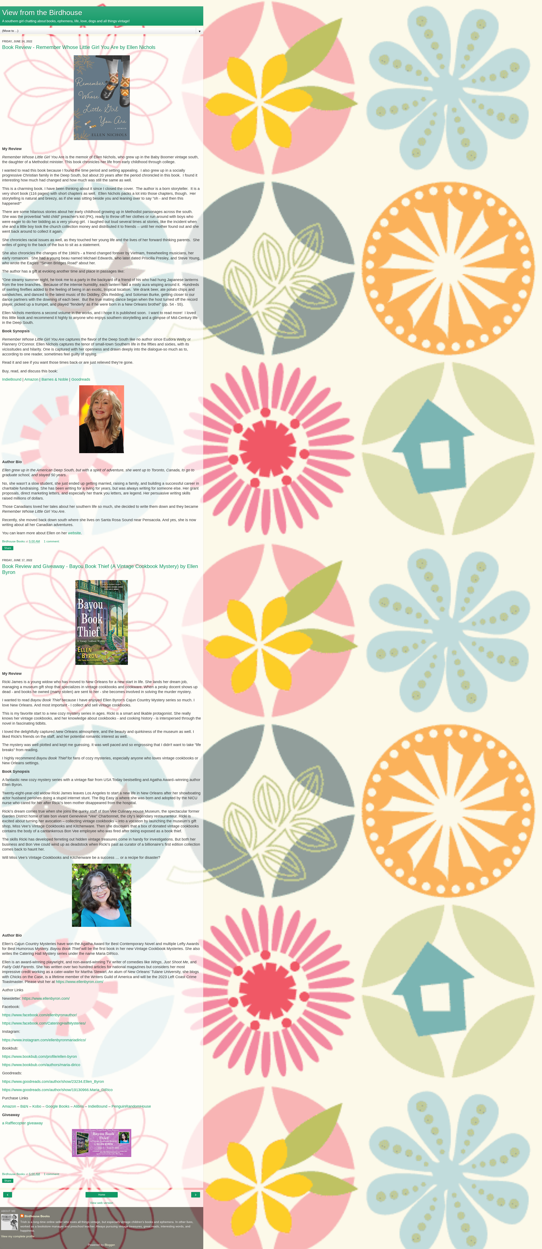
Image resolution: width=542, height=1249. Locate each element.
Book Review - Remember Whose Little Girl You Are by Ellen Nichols (78, 47)
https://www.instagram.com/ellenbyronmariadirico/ (44, 1040)
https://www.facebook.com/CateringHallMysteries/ (44, 1023)
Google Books (57, 1106)
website (74, 533)
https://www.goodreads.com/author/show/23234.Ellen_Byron (53, 1081)
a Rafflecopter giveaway (22, 1123)
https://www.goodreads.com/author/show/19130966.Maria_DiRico (57, 1090)
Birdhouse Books (37, 1216)
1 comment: (52, 541)
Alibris (78, 1106)
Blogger (110, 1244)
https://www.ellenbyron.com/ (79, 982)
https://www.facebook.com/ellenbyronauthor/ (39, 1015)
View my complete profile (18, 1236)
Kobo (36, 1106)
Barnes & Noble (54, 379)
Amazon (31, 379)
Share (7, 548)
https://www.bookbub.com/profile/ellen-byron (39, 1056)
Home (101, 1194)
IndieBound (11, 379)
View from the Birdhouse (42, 12)
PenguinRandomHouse (131, 1106)
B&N (24, 1106)
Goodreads (80, 379)
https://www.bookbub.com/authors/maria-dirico (41, 1065)
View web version (101, 1202)
